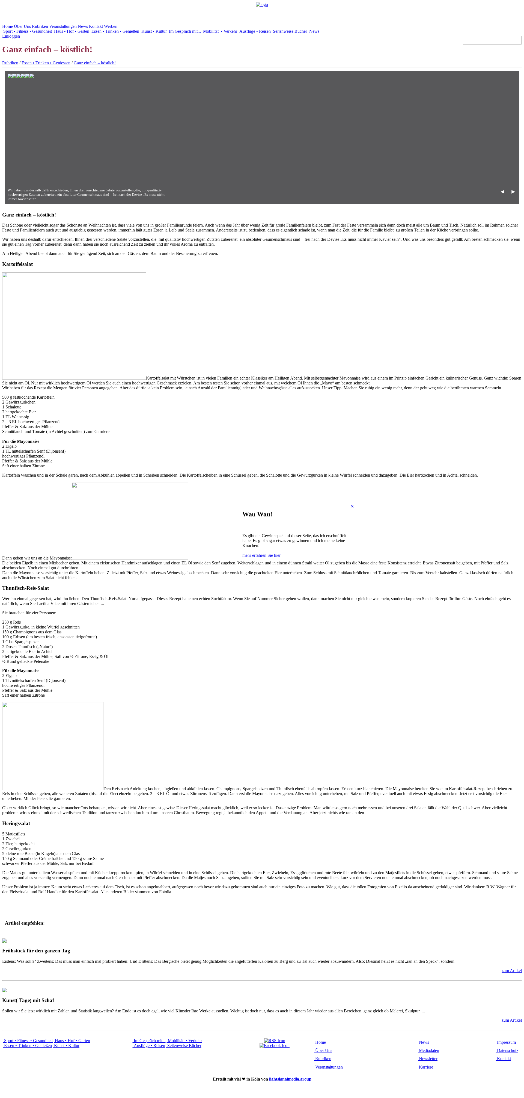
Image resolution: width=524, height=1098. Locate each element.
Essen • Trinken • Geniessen (46, 63)
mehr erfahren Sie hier (261, 555)
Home (7, 26)
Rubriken (40, 26)
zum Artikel (512, 970)
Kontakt (96, 26)
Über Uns (22, 26)
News (83, 26)
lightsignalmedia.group (290, 1079)
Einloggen (11, 36)
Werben (110, 26)
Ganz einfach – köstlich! (95, 63)
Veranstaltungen (63, 26)
